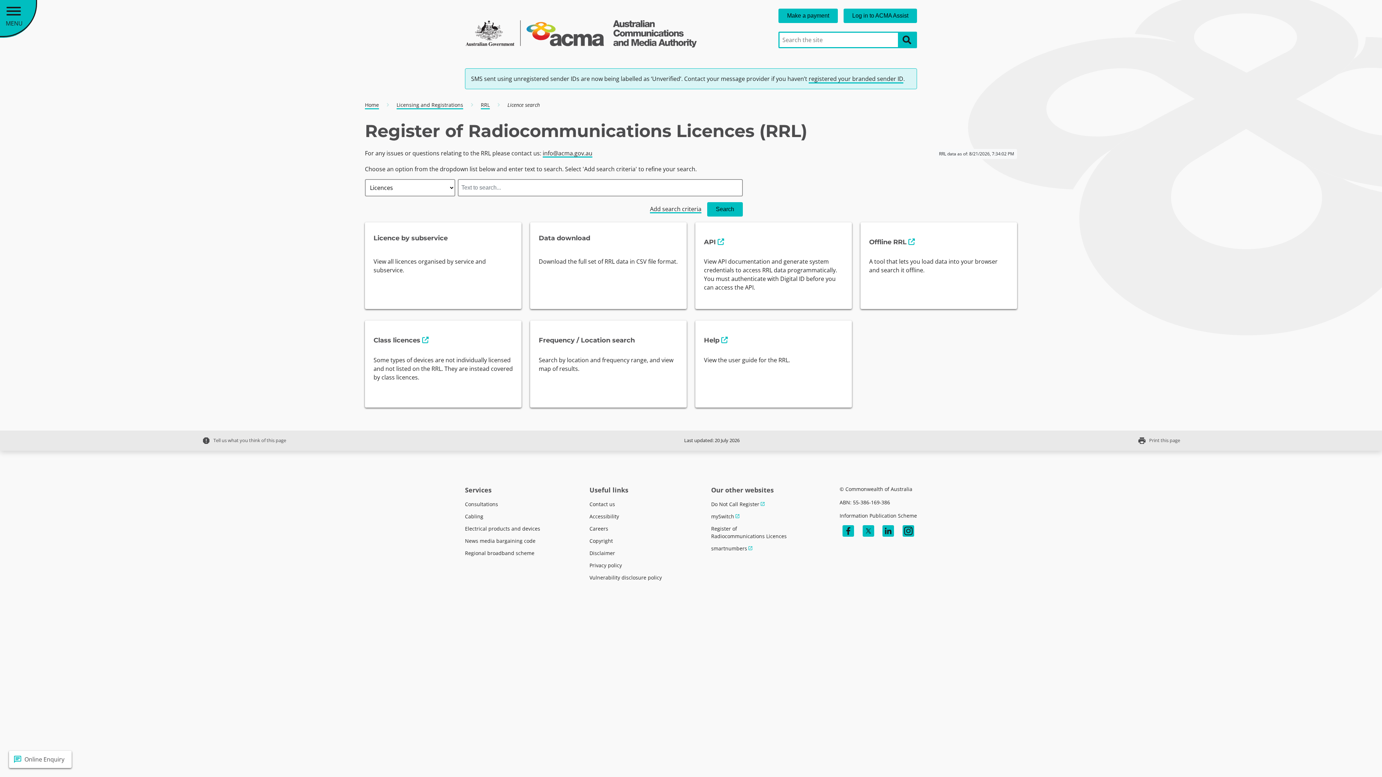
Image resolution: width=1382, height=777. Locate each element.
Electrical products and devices (502, 528)
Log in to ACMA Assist (880, 16)
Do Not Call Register (735, 504)
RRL (485, 104)
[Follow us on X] (868, 531)
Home (372, 104)
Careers (599, 528)
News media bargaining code (500, 540)
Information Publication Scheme (878, 515)
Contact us (602, 504)
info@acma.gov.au (567, 153)
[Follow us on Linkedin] (888, 531)
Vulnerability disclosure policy (626, 577)
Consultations (481, 504)
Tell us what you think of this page (244, 440)
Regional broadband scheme (499, 553)
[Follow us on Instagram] (908, 531)
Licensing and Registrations (430, 104)
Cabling (474, 516)
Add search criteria (675, 209)
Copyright (601, 540)
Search (725, 209)
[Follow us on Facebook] (848, 531)
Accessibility (604, 516)
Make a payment (808, 16)
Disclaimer (602, 553)
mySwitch (722, 516)
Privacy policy (606, 565)
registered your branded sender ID (856, 79)
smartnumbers (729, 548)
